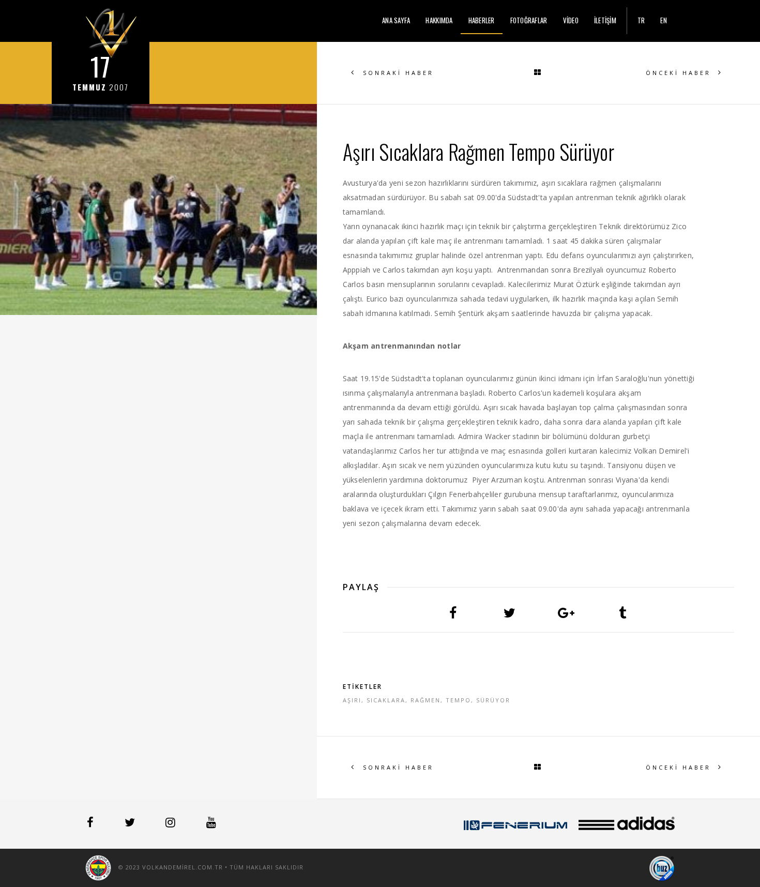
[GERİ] (538, 73)
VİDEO (571, 20)
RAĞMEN (425, 700)
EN (663, 20)
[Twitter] (131, 824)
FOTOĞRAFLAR (529, 20)
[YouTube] (211, 824)
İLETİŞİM (605, 20)
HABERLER (481, 20)
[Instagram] (171, 824)
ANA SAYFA (396, 20)
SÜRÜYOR (493, 700)
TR (641, 20)
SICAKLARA (386, 700)
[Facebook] (91, 824)
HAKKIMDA (438, 20)
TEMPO (458, 700)
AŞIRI (352, 700)
